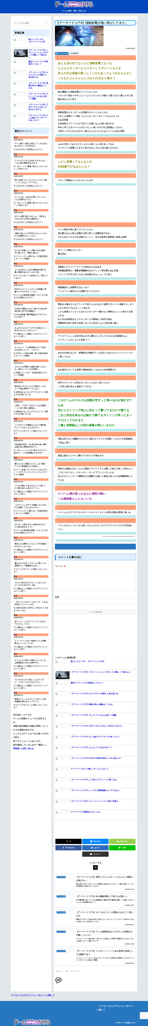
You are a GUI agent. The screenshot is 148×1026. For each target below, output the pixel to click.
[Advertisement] (95, 205)
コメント (60, 566)
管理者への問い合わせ (23, 748)
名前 (57, 597)
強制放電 (75, 53)
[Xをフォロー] (95, 867)
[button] (47, 23)
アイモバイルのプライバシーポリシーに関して (33, 995)
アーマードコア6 (62, 53)
